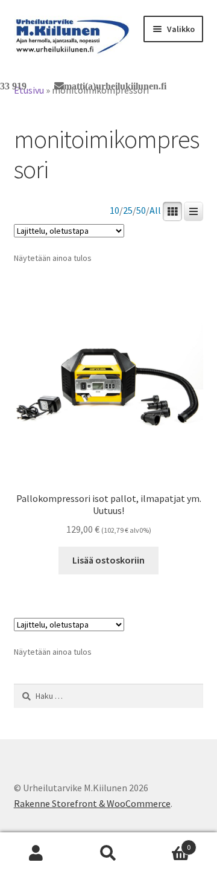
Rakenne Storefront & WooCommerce (92, 803)
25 (128, 210)
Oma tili (36, 853)
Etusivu (29, 90)
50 (141, 210)
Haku (108, 853)
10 (114, 210)
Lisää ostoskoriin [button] (108, 560)
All (155, 210)
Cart (167, 843)
